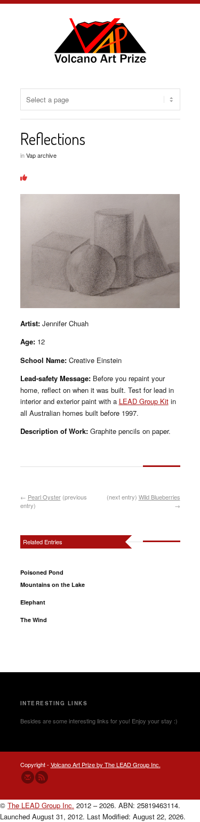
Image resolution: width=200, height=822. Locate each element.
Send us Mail (27, 777)
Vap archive (41, 155)
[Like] (23, 177)
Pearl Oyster (44, 497)
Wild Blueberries (159, 497)
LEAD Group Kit (144, 401)
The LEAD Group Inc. (40, 805)
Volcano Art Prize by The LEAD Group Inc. (106, 764)
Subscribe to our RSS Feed (41, 777)
